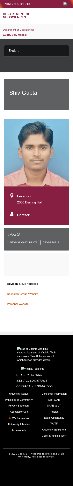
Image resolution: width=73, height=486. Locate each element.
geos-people (51, 242)
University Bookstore (54, 429)
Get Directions (30, 375)
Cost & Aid (54, 399)
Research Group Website (22, 293)
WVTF (54, 423)
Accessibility (19, 430)
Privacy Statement (18, 405)
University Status (19, 393)
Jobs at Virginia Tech (54, 435)
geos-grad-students (23, 242)
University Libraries (19, 424)
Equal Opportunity (54, 417)
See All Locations (32, 380)
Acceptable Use (19, 411)
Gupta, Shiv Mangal (15, 34)
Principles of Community (19, 399)
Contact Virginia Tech (36, 386)
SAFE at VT (54, 405)
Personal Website (18, 303)
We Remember (20, 418)
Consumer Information (54, 393)
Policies (54, 411)
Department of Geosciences (18, 29)
